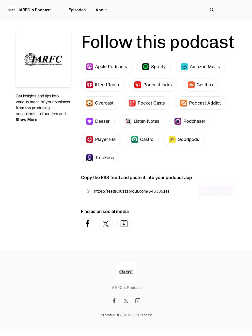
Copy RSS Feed (215, 191)
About (101, 9)
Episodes (77, 9)
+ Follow (233, 9)
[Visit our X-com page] (126, 300)
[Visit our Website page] (137, 300)
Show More (26, 119)
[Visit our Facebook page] (114, 300)
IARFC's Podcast (35, 9)
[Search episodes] (212, 10)
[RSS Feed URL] (88, 191)
